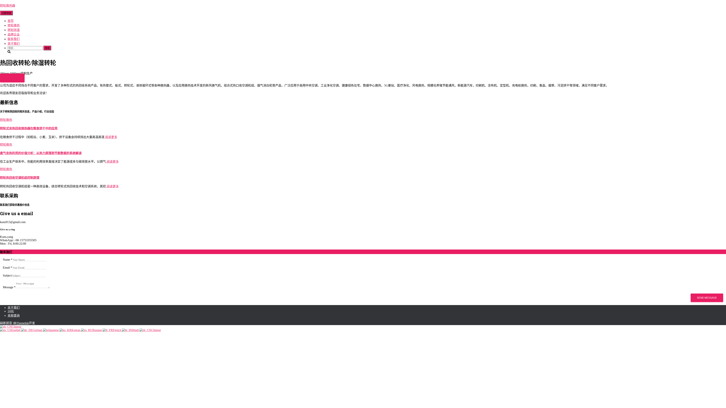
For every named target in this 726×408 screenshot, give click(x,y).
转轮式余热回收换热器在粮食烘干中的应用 (28, 128)
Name (7, 259)
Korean (76, 330)
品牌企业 (14, 34)
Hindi (136, 330)
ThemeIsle (22, 323)
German (38, 330)
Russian (97, 330)
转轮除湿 (14, 30)
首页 (11, 20)
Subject (7, 275)
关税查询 (14, 315)
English (16, 330)
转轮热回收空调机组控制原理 (19, 177)
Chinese (16, 326)
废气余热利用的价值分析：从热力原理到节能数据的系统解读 (41, 153)
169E (11, 311)
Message (9, 287)
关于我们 (14, 43)
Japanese (54, 330)
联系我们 (14, 39)
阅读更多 (110, 137)
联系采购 (12, 78)
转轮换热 (14, 25)
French (117, 330)
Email (7, 267)
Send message (707, 297)
